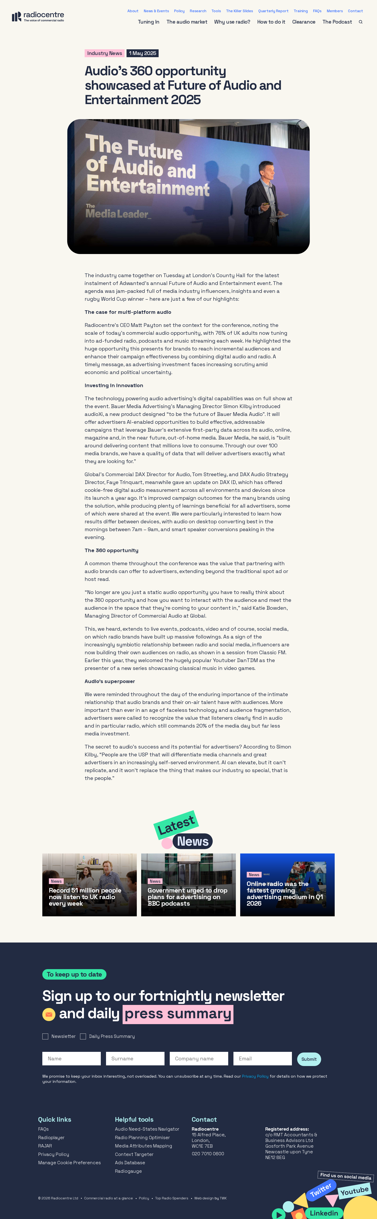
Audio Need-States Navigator (147, 1129)
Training (301, 11)
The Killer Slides (239, 11)
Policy (179, 11)
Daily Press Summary (112, 1036)
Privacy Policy (255, 1076)
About (133, 11)
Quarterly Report (273, 11)
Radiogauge (128, 1171)
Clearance (303, 22)
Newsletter (63, 1036)
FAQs (317, 11)
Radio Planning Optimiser (142, 1137)
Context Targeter (134, 1154)
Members (335, 11)
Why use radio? (232, 22)
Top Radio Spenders (171, 1198)
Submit (309, 1059)
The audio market (186, 22)
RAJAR (45, 1146)
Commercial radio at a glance (108, 1198)
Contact (355, 11)
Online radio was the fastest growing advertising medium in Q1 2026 (287, 885)
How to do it (271, 22)
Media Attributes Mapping (143, 1146)
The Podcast (337, 22)
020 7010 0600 (208, 1154)
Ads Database (130, 1163)
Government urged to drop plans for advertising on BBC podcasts (188, 885)
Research (198, 11)
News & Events (156, 11)
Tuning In (148, 22)
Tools (216, 11)
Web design (204, 1198)
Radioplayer (51, 1137)
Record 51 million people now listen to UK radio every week (89, 885)
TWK (223, 1198)
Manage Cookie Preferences (69, 1163)
